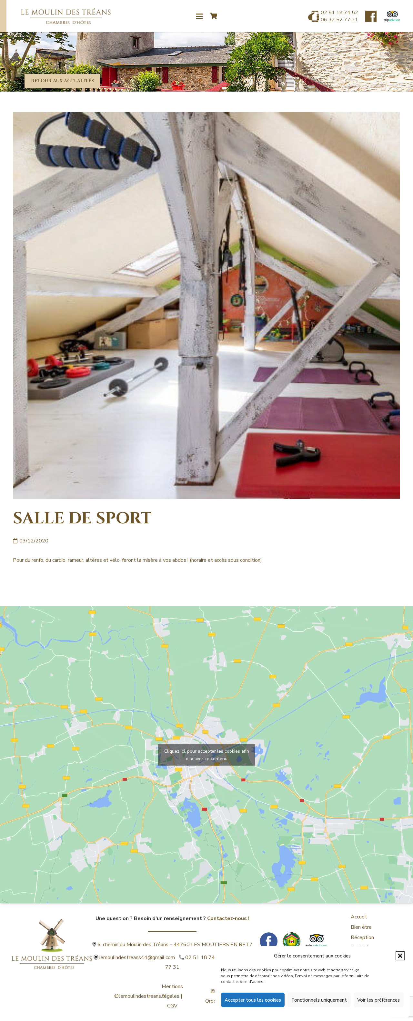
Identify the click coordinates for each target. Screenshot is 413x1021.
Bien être (361, 927)
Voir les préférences (378, 1000)
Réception (362, 937)
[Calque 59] (392, 16)
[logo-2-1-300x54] (66, 16)
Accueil (359, 916)
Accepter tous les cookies (253, 1000)
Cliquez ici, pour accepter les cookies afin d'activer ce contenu (206, 755)
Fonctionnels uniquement (319, 1000)
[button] (400, 956)
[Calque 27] (371, 16)
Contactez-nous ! (228, 918)
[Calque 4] (52, 936)
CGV (172, 1005)
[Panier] (214, 16)
